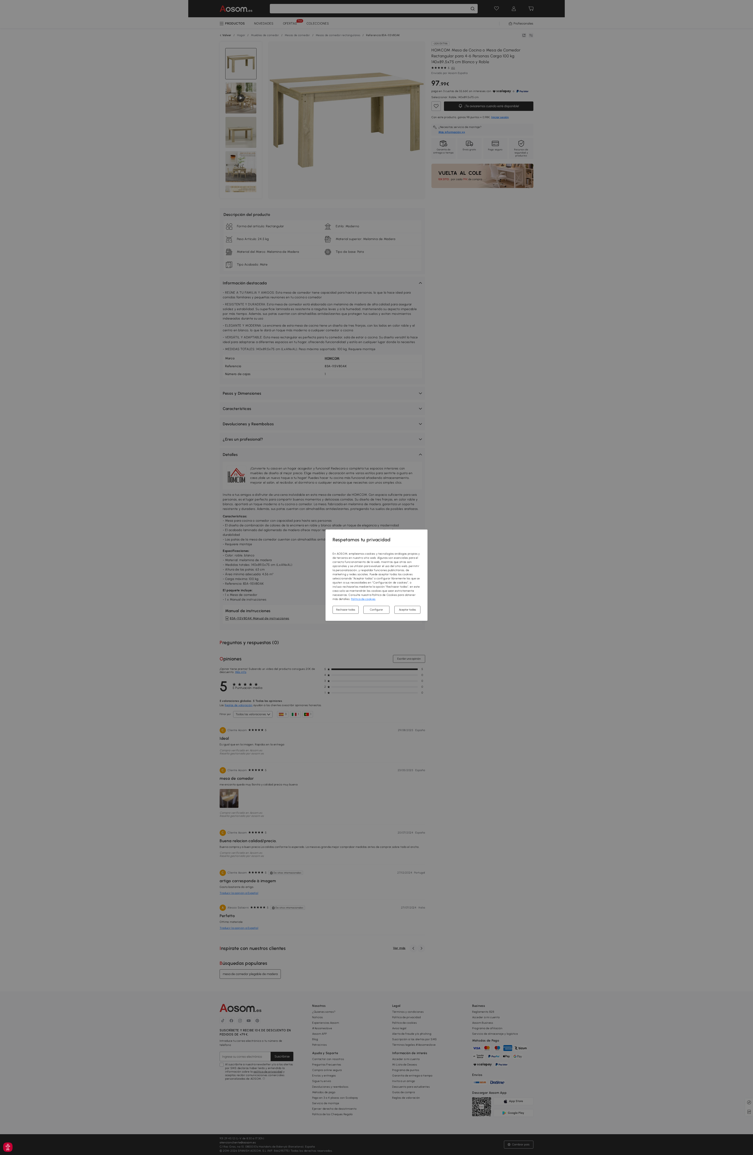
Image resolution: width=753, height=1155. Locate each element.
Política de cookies (363, 599)
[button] (8, 1147)
